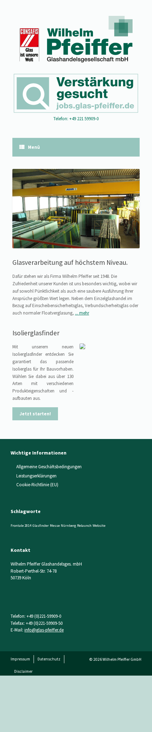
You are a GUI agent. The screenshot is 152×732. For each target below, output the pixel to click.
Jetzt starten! (35, 414)
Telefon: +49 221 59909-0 (76, 119)
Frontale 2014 (21, 525)
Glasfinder (41, 525)
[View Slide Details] (76, 208)
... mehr (82, 313)
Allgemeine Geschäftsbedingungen (49, 467)
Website (99, 525)
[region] (76, 208)
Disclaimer (23, 671)
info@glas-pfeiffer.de (44, 630)
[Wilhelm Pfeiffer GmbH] (76, 39)
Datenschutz (48, 659)
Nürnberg (68, 525)
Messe (55, 525)
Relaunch (84, 525)
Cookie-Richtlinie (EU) (37, 485)
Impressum (20, 659)
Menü (34, 147)
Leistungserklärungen (36, 476)
